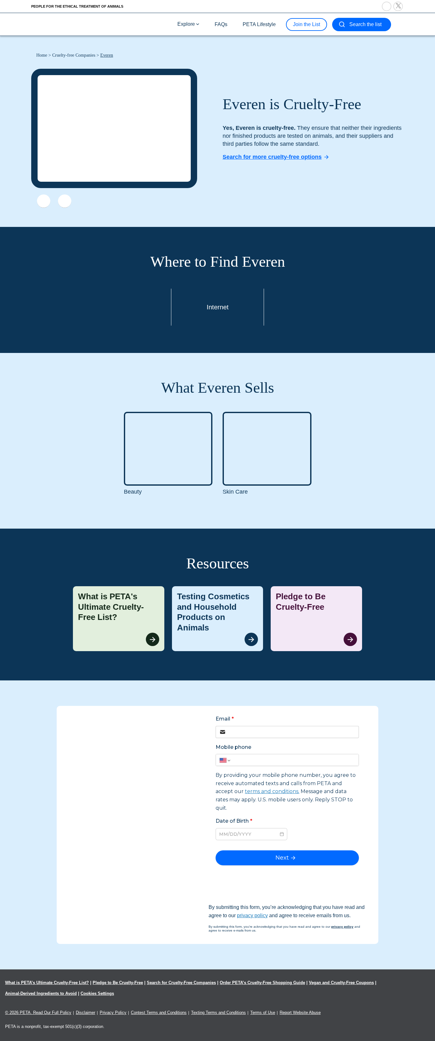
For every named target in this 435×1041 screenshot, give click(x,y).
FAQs (221, 24)
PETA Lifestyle (259, 24)
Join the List (306, 24)
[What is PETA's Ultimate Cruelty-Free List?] (118, 618)
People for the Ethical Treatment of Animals (77, 6)
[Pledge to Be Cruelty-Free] (316, 618)
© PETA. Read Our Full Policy (38, 1012)
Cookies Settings (97, 993)
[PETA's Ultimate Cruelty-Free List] (73, 24)
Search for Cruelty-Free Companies (181, 982)
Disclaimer (85, 1012)
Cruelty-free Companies (73, 55)
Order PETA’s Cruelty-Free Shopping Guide (262, 982)
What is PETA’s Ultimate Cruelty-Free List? (47, 982)
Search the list (365, 24)
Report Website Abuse (300, 1012)
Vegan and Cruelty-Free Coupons (341, 982)
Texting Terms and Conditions (218, 1012)
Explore (186, 24)
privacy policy (252, 915)
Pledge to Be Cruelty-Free (118, 982)
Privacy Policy (113, 1012)
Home (41, 55)
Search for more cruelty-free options (272, 157)
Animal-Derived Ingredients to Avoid (41, 993)
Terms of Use (262, 1012)
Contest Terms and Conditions (159, 1012)
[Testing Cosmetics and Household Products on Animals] (217, 618)
